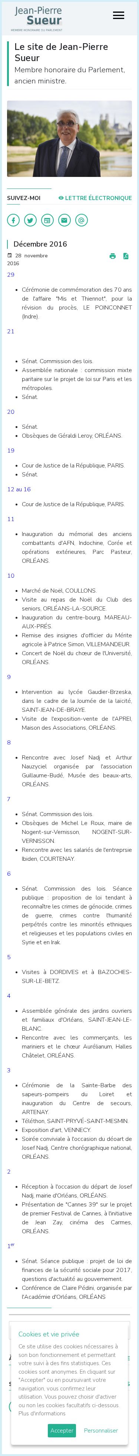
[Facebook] (13, 220)
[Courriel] (81, 220)
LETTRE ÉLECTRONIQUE (98, 198)
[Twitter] (30, 220)
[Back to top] (116, 1433)
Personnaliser (101, 1430)
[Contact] (64, 220)
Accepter (61, 1430)
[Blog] (47, 220)
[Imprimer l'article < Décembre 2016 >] (112, 256)
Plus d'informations (42, 1413)
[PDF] (125, 256)
